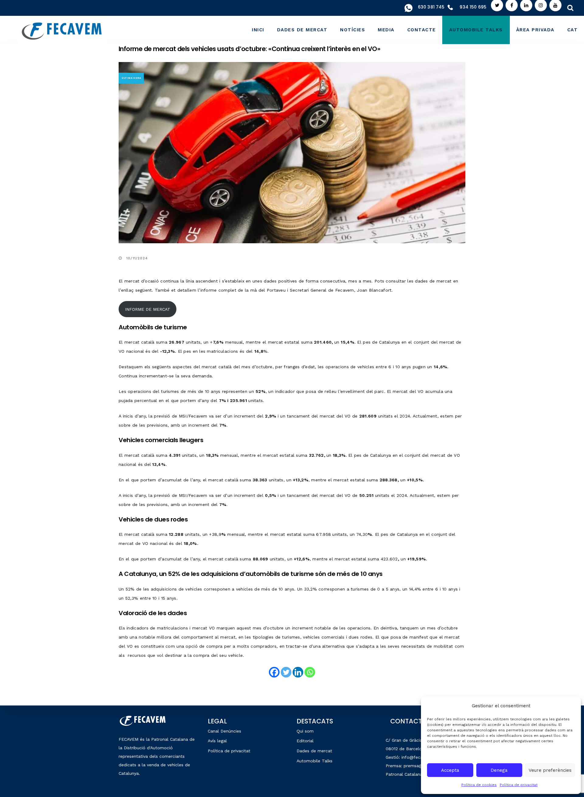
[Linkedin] (298, 672)
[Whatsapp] (309, 672)
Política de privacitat (518, 785)
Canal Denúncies (224, 731)
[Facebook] (274, 672)
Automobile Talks (314, 760)
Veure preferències (550, 770)
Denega (499, 770)
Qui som (305, 731)
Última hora (131, 78)
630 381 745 (431, 7)
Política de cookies (479, 785)
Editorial (305, 740)
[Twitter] (286, 672)
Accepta (450, 770)
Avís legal (217, 740)
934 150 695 (473, 7)
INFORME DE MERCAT (147, 309)
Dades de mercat (314, 750)
